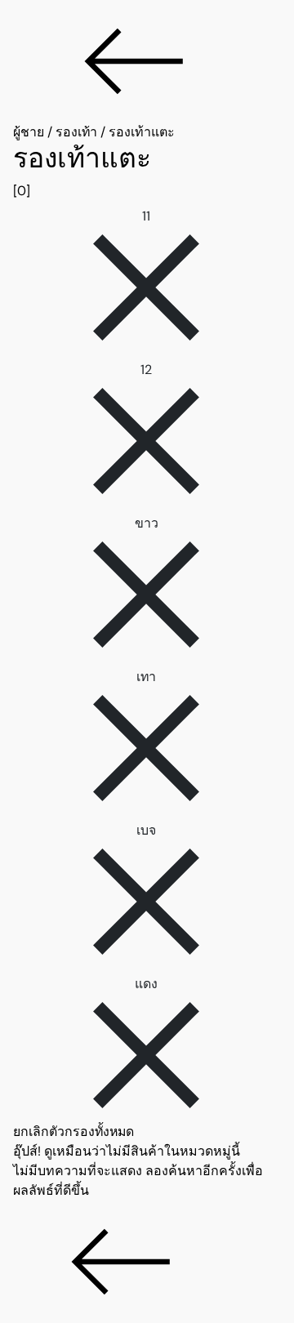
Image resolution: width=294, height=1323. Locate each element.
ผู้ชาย (28, 131)
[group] (147, 171)
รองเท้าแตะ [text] (142, 131)
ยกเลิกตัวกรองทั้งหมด (73, 1131)
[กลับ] (147, 61)
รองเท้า (76, 131)
